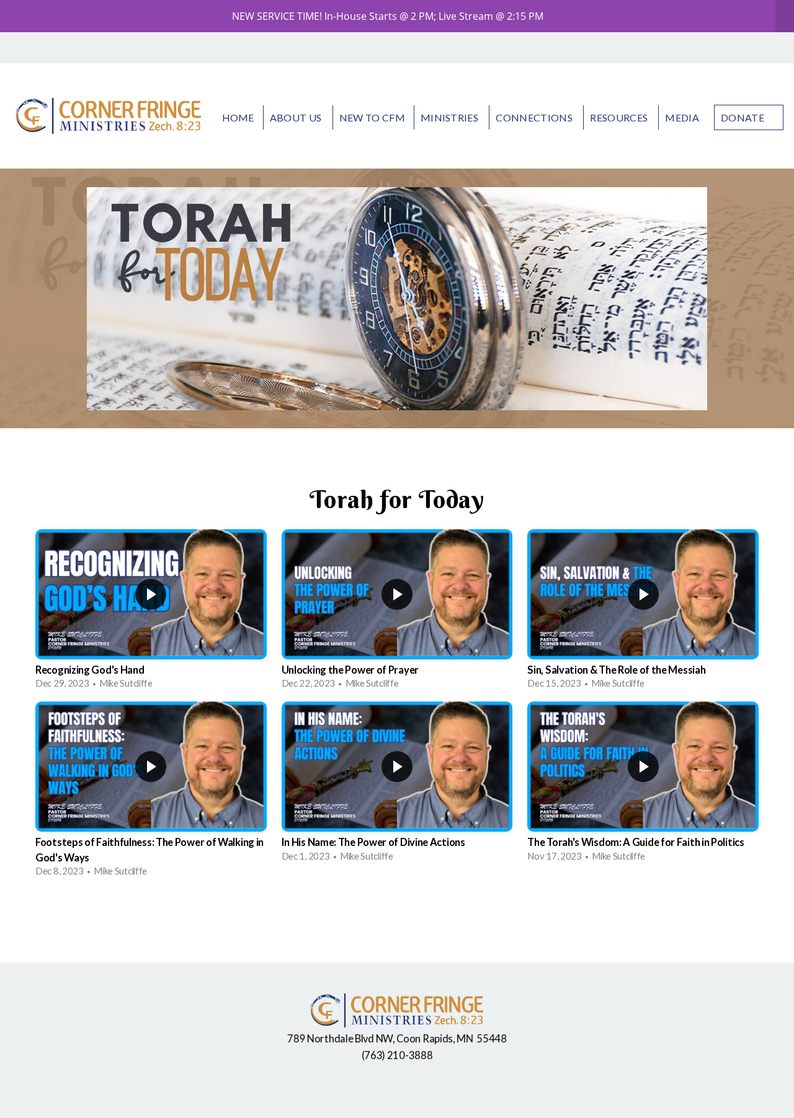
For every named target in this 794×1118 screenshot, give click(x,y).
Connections (535, 117)
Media (682, 117)
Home (238, 117)
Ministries (451, 117)
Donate (742, 117)
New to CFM (372, 117)
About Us (297, 117)
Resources (619, 117)
